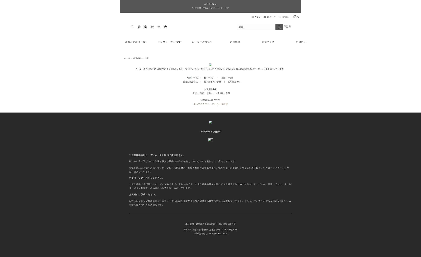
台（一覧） (209, 77)
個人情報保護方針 (227, 224)
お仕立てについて (202, 42)
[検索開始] (279, 27)
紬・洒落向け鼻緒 (212, 81)
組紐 (228, 93)
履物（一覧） (193, 77)
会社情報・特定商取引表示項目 (200, 224)
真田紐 (209, 93)
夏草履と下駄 (234, 81)
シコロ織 (219, 93)
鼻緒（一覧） (227, 77)
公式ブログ (268, 42)
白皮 (195, 93)
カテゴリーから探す (169, 42)
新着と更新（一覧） (136, 42)
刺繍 (202, 93)
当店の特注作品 (190, 81)
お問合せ (301, 42)
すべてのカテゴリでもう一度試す (210, 104)
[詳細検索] (287, 27)
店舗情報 (235, 42)
